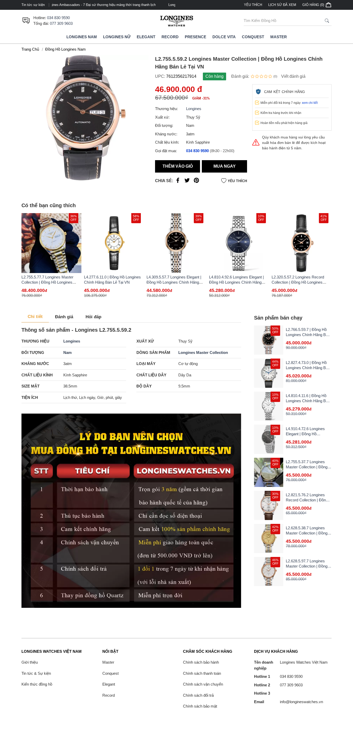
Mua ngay (224, 166)
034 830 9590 (58, 17)
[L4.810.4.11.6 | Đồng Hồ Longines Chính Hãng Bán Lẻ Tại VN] (268, 406)
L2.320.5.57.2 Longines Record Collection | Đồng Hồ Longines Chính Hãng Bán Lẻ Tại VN (298, 282)
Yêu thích (253, 5)
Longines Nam (81, 37)
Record (170, 37)
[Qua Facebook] (177, 181)
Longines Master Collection (203, 352)
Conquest (253, 37)
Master (278, 37)
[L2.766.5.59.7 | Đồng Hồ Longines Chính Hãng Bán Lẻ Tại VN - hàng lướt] (268, 340)
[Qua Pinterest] (196, 181)
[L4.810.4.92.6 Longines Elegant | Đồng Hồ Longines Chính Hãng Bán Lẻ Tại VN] (239, 243)
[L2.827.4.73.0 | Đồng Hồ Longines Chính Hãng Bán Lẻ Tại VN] (268, 373)
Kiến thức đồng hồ (36, 684)
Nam (67, 352)
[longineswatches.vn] (176, 21)
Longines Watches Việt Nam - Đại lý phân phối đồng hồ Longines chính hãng (113, 5)
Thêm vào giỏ (178, 166)
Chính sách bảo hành (201, 662)
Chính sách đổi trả (198, 695)
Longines (193, 108)
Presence (195, 37)
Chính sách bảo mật (200, 706)
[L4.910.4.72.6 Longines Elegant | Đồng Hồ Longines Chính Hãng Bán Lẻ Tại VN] (268, 439)
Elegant (146, 37)
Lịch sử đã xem (282, 5)
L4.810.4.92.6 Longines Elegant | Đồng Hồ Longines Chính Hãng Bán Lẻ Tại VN (236, 282)
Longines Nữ (117, 37)
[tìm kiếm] (327, 20)
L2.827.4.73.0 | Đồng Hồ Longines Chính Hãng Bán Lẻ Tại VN (308, 367)
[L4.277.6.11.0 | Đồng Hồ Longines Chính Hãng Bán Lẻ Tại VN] (114, 243)
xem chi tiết (310, 103)
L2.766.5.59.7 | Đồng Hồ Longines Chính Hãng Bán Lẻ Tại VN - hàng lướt (308, 334)
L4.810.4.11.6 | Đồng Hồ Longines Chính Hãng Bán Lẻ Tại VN (308, 400)
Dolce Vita (224, 37)
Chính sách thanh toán (202, 673)
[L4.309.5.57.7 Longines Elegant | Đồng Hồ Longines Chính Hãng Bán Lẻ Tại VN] (176, 243)
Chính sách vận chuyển (203, 684)
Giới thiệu (29, 662)
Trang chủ (30, 49)
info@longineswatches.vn (288, 702)
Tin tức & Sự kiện (36, 673)
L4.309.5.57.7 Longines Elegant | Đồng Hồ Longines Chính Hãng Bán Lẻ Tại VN (174, 282)
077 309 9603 (61, 23)
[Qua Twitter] (187, 181)
